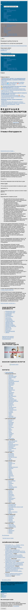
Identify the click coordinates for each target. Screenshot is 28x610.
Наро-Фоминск (12, 396)
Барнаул (10, 492)
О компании (7, 9)
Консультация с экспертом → (8, 303)
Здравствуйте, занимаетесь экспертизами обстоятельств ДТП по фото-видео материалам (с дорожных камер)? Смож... (15, 551)
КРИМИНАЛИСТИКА (10, 311)
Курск (9, 428)
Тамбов (10, 434)
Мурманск (11, 447)
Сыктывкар (11, 451)
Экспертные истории (8, 538)
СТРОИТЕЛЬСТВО (10, 312)
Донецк (10, 531)
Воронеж (10, 423)
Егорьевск (11, 380)
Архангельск (11, 442)
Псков (10, 449)
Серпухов (10, 408)
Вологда (10, 443)
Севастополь (11, 525)
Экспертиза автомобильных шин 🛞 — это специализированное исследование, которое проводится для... (14, 95)
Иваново (10, 424)
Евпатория (11, 524)
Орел (9, 431)
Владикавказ (11, 515)
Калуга (10, 426)
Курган (10, 482)
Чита (9, 510)
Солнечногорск (12, 409)
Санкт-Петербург (12, 441)
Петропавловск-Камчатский (15, 507)
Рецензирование (6, 339)
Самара (10, 472)
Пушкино (10, 403)
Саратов (10, 474)
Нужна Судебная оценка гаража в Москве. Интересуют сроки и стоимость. (13, 575)
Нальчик (10, 520)
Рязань (10, 432)
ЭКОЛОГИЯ (8, 327)
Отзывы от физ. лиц (12, 20)
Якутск (10, 513)
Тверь (10, 436)
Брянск (10, 421)
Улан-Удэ (10, 508)
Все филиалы (5, 535)
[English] (4, 75)
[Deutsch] (6, 75)
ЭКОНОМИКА (8, 318)
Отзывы (6, 17)
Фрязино (10, 412)
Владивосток (11, 505)
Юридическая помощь (8, 336)
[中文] (20, 75)
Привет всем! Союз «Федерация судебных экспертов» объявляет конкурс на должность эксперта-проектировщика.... (13, 102)
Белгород (11, 419)
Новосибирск (11, 498)
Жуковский (11, 382)
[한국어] (16, 75)
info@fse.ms (4, 50)
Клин (9, 386)
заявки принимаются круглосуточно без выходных (14, 45)
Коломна (10, 387)
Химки (10, 413)
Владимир (11, 422)
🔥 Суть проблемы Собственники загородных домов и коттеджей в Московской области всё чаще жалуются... (13, 89)
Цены (5, 14)
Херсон (10, 529)
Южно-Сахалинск (12, 511)
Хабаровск (11, 509)
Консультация (7, 15)
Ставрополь (11, 521)
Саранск (10, 473)
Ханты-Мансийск (12, 487)
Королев (10, 388)
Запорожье (11, 530)
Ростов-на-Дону (12, 457)
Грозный (10, 516)
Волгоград (11, 454)
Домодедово (12, 377)
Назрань (10, 519)
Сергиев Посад (12, 407)
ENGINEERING (8, 313)
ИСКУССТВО (8, 328)
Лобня (10, 391)
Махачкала (11, 518)
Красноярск (11, 495)
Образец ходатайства (8, 337)
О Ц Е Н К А (8, 317)
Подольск (11, 402)
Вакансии (9, 11)
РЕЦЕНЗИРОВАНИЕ (10, 331)
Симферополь (12, 526)
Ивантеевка (11, 383)
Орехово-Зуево (12, 399)
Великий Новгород (13, 444)
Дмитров (10, 375)
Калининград (11, 446)
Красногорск (11, 390)
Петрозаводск (12, 448)
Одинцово (11, 398)
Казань (10, 464)
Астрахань (11, 453)
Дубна (10, 378)
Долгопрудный (12, 376)
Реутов (10, 406)
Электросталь (12, 417)
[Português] (12, 75)
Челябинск (11, 488)
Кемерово (11, 494)
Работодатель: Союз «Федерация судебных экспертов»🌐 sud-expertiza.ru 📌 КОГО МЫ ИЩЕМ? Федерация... (13, 81)
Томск (10, 502)
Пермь (10, 470)
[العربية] (14, 75)
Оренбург (10, 468)
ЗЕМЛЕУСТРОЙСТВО (10, 326)
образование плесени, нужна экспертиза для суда (12, 560)
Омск (9, 500)
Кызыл (10, 497)
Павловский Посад (13, 401)
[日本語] (18, 75)
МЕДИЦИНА (8, 315)
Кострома (11, 427)
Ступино (10, 411)
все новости (4, 105)
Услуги (5, 12)
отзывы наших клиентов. (7, 289)
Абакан (10, 490)
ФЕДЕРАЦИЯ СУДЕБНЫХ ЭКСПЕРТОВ (10, 1)
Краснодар (11, 455)
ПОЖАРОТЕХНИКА (10, 325)
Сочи (9, 458)
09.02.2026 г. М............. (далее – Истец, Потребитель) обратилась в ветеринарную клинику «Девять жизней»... (14, 546)
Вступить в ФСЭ (6, 580)
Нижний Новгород (13, 467)
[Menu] (1, 4)
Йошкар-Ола (11, 463)
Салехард (10, 483)
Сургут (10, 484)
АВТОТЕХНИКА (9, 316)
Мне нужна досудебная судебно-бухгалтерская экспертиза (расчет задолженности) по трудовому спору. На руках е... (15, 556)
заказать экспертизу (6, 53)
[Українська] (1, 75)
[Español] (10, 75)
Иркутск (10, 493)
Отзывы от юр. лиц (12, 19)
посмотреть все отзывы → (8, 151)
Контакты (6, 21)
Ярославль (11, 438)
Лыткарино (11, 392)
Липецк (10, 429)
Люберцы (10, 393)
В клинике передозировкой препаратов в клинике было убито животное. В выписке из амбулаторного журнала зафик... (14, 569)
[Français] (8, 75)
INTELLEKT (8, 330)
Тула (9, 437)
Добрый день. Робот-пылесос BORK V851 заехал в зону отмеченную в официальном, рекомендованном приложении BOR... (14, 564)
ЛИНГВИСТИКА (9, 322)
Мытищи (10, 395)
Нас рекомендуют (11, 10)
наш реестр (16, 122)
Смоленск (11, 433)
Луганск (10, 533)
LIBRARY (7, 332)
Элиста (10, 459)
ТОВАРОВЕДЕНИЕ (10, 321)
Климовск (11, 385)
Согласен (3, 608)
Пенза (9, 469)
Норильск (10, 499)
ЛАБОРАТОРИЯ (9, 323)
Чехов (10, 414)
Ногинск (10, 397)
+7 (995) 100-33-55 (5, 49)
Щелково (10, 416)
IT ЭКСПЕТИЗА (9, 320)
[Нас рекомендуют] (14, 352)
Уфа (9, 477)
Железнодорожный (13, 381)
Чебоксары (11, 478)
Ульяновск (11, 475)
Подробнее (16, 606)
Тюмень (10, 485)
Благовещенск (12, 504)
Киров (10, 465)
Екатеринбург (11, 480)
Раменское (11, 404)
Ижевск (10, 462)
